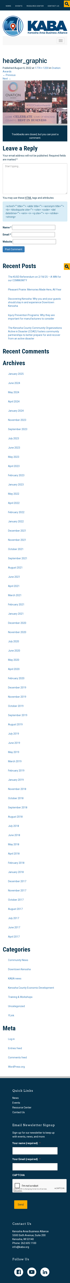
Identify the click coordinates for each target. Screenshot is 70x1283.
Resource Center (35, 6)
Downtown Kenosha (19, 969)
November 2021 (17, 540)
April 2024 (14, 401)
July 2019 (13, 733)
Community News (18, 960)
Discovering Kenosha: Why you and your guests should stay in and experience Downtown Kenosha (34, 302)
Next (7, 78)
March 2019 (15, 761)
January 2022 (16, 521)
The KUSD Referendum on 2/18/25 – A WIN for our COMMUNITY (34, 278)
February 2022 (16, 512)
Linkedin (44, 1272)
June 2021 (14, 576)
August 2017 (15, 909)
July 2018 (13, 826)
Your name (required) (26, 1143)
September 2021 (17, 558)
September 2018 (17, 807)
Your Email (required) (26, 1159)
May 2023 (13, 456)
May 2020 (13, 659)
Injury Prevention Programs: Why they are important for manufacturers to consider (31, 317)
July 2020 (13, 641)
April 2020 (14, 669)
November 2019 (17, 696)
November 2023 (17, 420)
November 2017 (17, 890)
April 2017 (14, 936)
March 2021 (15, 595)
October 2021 (16, 549)
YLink (11, 1015)
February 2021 (16, 604)
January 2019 (16, 779)
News (8, 6)
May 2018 (13, 844)
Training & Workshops (20, 997)
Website (7, 241)
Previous (9, 75)
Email (7, 234)
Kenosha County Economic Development (31, 987)
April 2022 (14, 503)
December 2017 (17, 881)
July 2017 (13, 918)
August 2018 (15, 816)
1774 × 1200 (42, 68)
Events (18, 6)
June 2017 (14, 927)
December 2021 (17, 530)
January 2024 (16, 410)
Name (7, 227)
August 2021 (15, 567)
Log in (11, 1039)
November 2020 (17, 632)
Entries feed (15, 1048)
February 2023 (16, 475)
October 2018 (16, 798)
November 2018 (17, 789)
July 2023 (13, 438)
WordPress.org (16, 1066)
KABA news (14, 978)
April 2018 (14, 853)
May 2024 (13, 392)
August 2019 (15, 724)
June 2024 (14, 383)
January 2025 (16, 373)
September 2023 (17, 429)
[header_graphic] (35, 101)
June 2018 (14, 835)
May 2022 (13, 493)
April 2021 (14, 586)
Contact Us (53, 6)
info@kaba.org (20, 1247)
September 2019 (17, 715)
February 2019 (16, 770)
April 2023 (14, 466)
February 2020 (16, 678)
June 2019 (14, 742)
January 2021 (16, 613)
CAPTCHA (18, 1175)
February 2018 (16, 862)
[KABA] (35, 25)
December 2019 (17, 687)
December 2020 (17, 623)
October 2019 (16, 706)
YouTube (31, 1272)
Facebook (18, 1272)
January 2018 (16, 872)
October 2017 (16, 899)
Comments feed (17, 1057)
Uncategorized (16, 1006)
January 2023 (16, 484)
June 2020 (14, 650)
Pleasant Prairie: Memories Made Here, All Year (34, 289)
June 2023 (14, 447)
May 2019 (13, 752)
